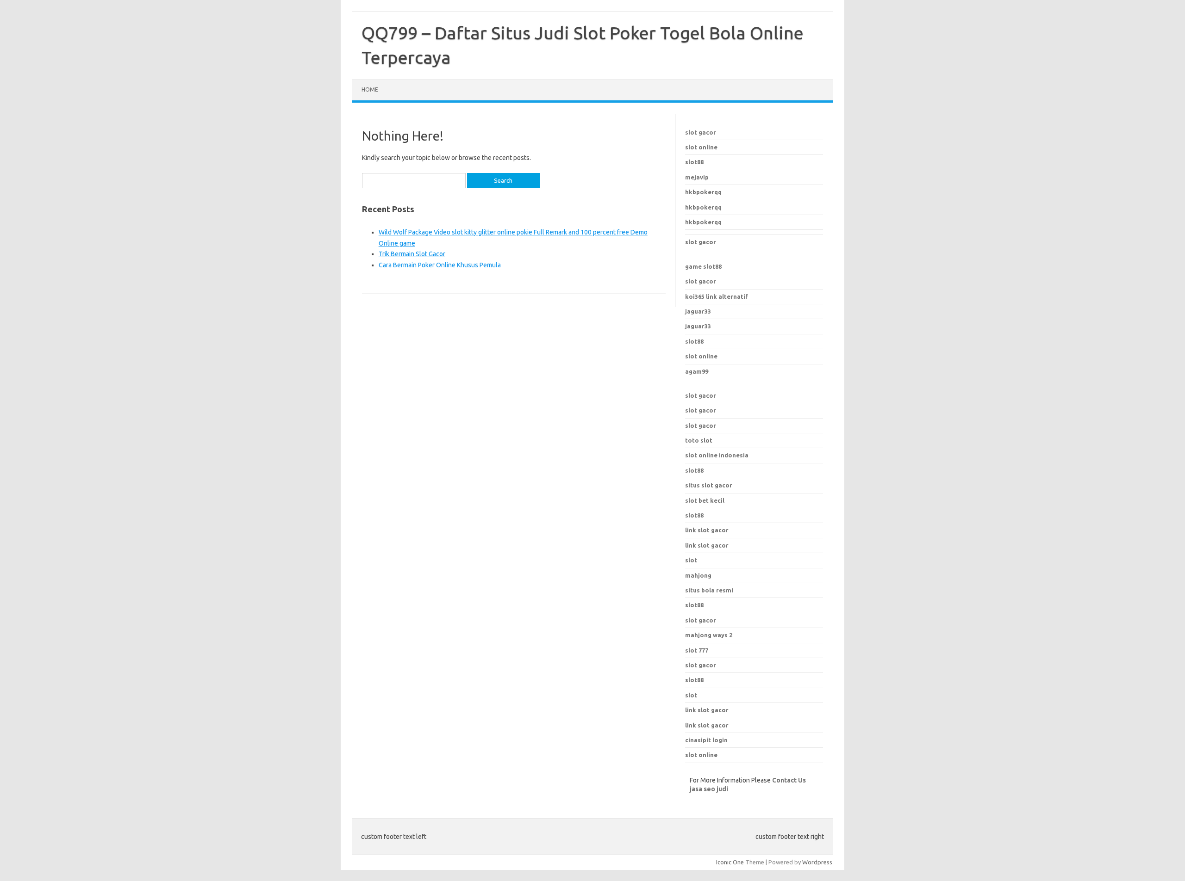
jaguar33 (698, 311)
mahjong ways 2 (708, 635)
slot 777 (696, 650)
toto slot (698, 440)
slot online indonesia (716, 455)
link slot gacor (707, 545)
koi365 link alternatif (716, 296)
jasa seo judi (709, 789)
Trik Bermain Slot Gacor (412, 254)
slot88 (694, 162)
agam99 (696, 371)
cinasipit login (706, 740)
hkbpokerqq (703, 192)
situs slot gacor (708, 485)
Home (370, 89)
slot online (701, 147)
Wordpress (817, 862)
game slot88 (703, 266)
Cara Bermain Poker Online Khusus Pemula (440, 265)
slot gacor (700, 132)
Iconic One (730, 862)
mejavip (697, 177)
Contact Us (789, 780)
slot (691, 695)
